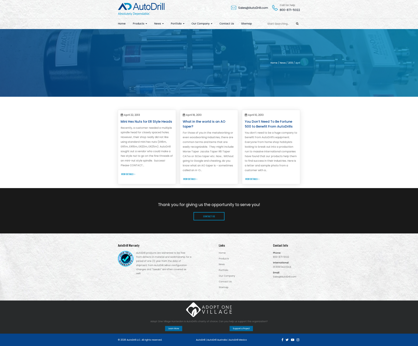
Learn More (173, 328)
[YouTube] (292, 340)
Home (122, 23)
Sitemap (246, 23)
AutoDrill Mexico (238, 339)
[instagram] (298, 340)
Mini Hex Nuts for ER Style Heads (146, 121)
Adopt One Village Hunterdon (167, 321)
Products (138, 23)
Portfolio (176, 23)
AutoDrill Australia (217, 339)
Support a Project (241, 328)
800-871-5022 (290, 10)
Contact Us (226, 23)
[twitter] (287, 340)
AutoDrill (200, 339)
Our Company (201, 23)
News (157, 23)
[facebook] (282, 340)
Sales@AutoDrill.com (253, 8)
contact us (209, 216)
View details (127, 174)
